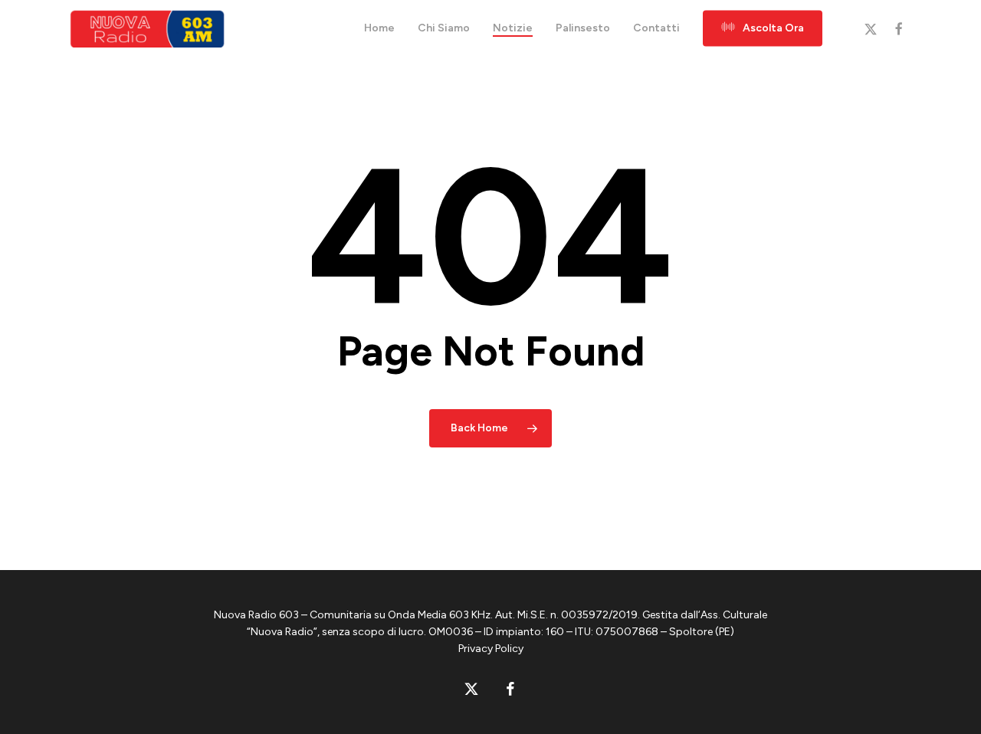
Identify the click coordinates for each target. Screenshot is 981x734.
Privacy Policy (490, 648)
